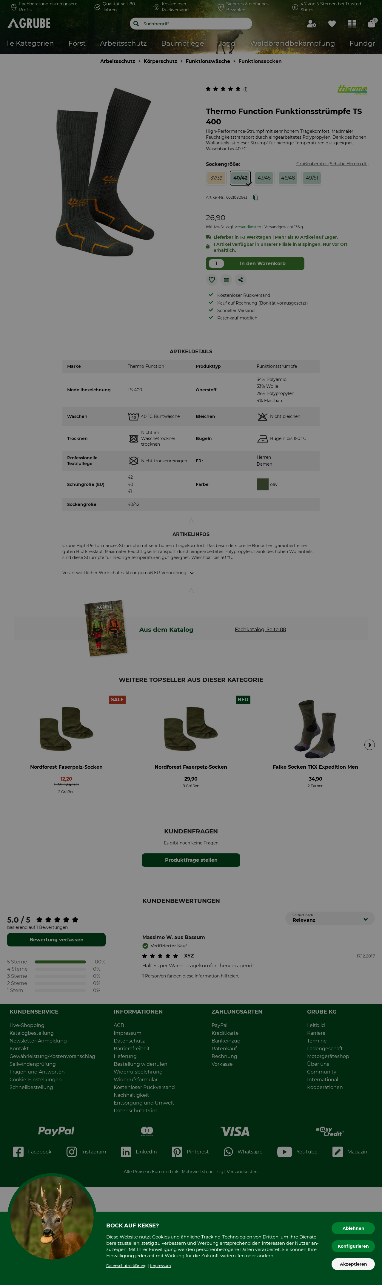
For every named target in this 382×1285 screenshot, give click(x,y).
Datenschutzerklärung (126, 1266)
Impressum (160, 1266)
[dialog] (191, 642)
